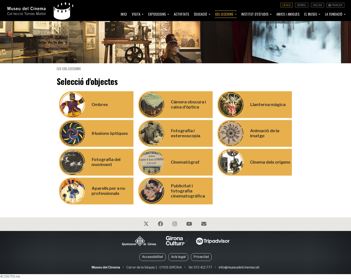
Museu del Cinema (106, 267)
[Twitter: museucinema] (147, 224)
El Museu (311, 14)
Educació (201, 14)
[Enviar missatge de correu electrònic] (204, 224)
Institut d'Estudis (255, 14)
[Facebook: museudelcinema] (161, 224)
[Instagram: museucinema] (175, 224)
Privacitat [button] (201, 257)
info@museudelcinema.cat (239, 267)
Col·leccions (224, 14)
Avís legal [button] (178, 257)
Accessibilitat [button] (152, 257)
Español (302, 5)
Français (336, 5)
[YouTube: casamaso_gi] (189, 224)
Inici (124, 14)
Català (286, 5)
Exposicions (157, 14)
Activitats (181, 14)
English (317, 5)
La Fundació (334, 14)
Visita (136, 14)
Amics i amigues (288, 14)
